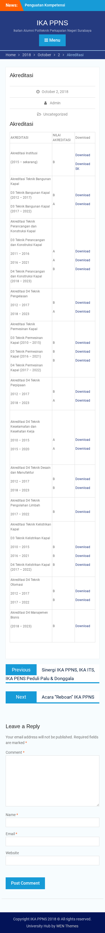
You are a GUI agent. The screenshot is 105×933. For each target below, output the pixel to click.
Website (12, 853)
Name (12, 815)
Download (82, 155)
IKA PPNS (52, 23)
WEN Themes (67, 926)
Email (11, 834)
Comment (15, 752)
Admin (55, 103)
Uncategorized (55, 114)
